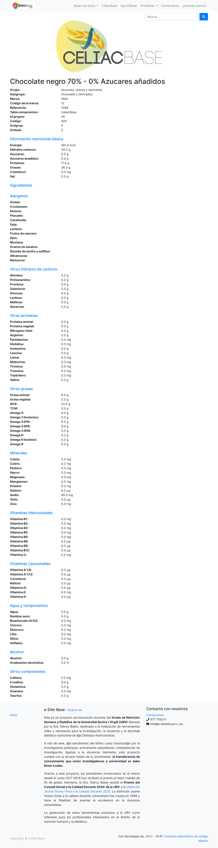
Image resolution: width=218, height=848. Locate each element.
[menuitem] (109, 6)
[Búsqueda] (203, 16)
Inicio (13, 715)
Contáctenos (155, 715)
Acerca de (75, 710)
